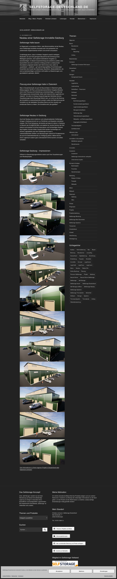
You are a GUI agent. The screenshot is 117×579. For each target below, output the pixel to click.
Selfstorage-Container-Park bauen (80, 64)
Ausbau (72, 249)
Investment (74, 153)
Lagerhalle (73, 265)
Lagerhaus (81, 265)
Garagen (71, 74)
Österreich (72, 194)
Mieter (71, 188)
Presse (71, 203)
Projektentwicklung (74, 213)
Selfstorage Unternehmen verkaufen (81, 156)
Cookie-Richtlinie (7, 576)
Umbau (73, 55)
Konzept (80, 262)
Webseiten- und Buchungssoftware (82, 119)
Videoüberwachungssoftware (81, 116)
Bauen (71, 43)
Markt (73, 71)
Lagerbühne (74, 83)
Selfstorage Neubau (89, 286)
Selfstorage (73, 280)
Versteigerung (73, 239)
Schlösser (74, 92)
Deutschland (72, 68)
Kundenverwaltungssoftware (81, 104)
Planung (83, 271)
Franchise (74, 169)
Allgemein (72, 40)
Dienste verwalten (108, 576)
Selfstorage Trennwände (77, 293)
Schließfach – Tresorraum (78, 89)
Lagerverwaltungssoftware (80, 107)
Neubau (73, 49)
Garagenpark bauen (76, 77)
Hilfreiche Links (73, 132)
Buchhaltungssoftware (79, 101)
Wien (72, 200)
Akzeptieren (59, 571)
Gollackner (35, 123)
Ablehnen (81, 571)
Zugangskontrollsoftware (80, 122)
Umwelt (71, 232)
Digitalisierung (83, 256)
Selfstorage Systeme (75, 223)
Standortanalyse (75, 172)
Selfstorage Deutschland (89, 283)
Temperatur (72, 226)
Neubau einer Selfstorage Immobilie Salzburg (42, 37)
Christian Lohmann (51, 19)
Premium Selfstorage (76, 274)
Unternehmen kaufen (77, 159)
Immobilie (73, 262)
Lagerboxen (87, 262)
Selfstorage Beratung (75, 216)
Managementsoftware (79, 110)
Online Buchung (74, 271)
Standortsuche (75, 144)
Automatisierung (81, 249)
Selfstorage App (77, 113)
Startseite (22, 19)
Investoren (72, 151)
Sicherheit (74, 95)
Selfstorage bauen (75, 283)
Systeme (86, 296)
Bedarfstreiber (73, 59)
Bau (89, 249)
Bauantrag (76, 51)
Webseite (73, 184)
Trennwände (85, 299)
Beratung (72, 253)
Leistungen (63, 19)
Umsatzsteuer (73, 229)
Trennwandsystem (76, 125)
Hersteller (72, 80)
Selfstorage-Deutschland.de (58, 7)
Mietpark (71, 191)
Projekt (86, 274)
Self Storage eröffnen (76, 286)
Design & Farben (76, 178)
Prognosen (72, 207)
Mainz (72, 268)
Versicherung (72, 235)
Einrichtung (92, 256)
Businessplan (75, 166)
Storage (79, 296)
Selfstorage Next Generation (77, 219)
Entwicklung (73, 259)
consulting (89, 253)
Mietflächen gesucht (76, 141)
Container (72, 62)
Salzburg (73, 197)
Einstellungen (103, 571)
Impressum (20, 576)
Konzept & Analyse (74, 163)
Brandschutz (74, 46)
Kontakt (72, 19)
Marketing (72, 175)
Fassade (73, 181)
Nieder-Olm (85, 268)
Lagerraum (89, 265)
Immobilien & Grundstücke (76, 138)
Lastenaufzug (75, 86)
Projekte (71, 210)
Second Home (74, 277)
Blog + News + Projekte (35, 19)
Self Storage (82, 280)
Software (73, 98)
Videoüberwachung (75, 302)
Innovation (72, 148)
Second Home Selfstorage (87, 277)
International (74, 135)
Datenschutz (14, 576)
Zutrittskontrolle (75, 128)
